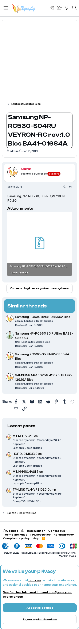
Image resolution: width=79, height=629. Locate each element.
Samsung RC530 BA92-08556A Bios (42, 317)
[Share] (64, 186)
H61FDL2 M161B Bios (27, 454)
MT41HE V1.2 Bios (25, 436)
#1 (70, 186)
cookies (34, 580)
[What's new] (67, 8)
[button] (22, 531)
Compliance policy (16, 538)
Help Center (36, 530)
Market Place (67, 556)
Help (36, 538)
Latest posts (21, 425)
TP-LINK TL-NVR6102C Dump (34, 489)
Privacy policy (40, 534)
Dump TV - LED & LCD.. (27, 501)
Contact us (56, 530)
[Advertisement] (39, 62)
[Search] (74, 8)
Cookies (12, 530)
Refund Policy (64, 534)
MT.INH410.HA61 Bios (28, 472)
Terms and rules (15, 534)
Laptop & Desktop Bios (38, 320)
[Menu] (6, 8)
